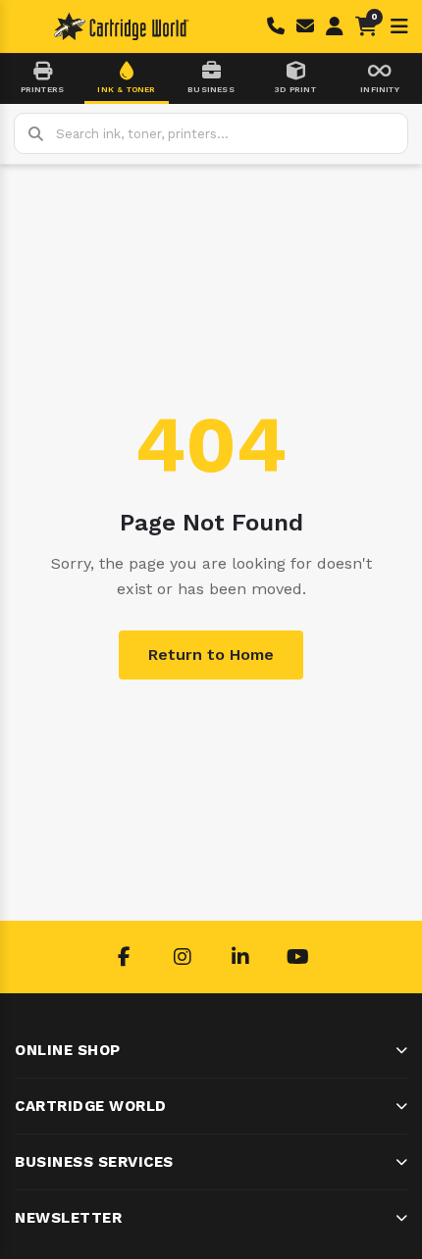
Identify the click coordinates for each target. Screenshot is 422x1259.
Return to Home (211, 654)
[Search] (35, 133)
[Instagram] (182, 957)
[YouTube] (298, 957)
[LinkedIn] (240, 957)
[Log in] (334, 26)
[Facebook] (124, 957)
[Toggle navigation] (399, 26)
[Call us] (275, 26)
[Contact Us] (305, 26)
